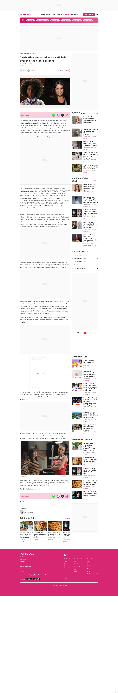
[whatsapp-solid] (53, 115)
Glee (44, 121)
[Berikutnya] (70, 644)
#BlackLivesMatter (31, 125)
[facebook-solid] (58, 115)
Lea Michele (58, 130)
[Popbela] (27, 14)
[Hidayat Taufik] (22, 512)
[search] (80, 14)
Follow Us (22, 691)
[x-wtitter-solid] (62, 115)
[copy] (66, 115)
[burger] (97, 14)
